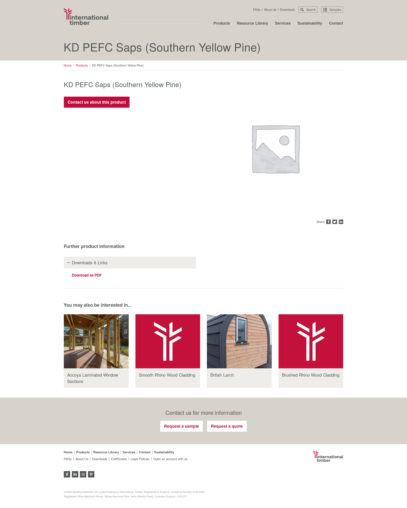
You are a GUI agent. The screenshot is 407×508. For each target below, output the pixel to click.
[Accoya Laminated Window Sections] (96, 341)
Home (68, 65)
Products (221, 23)
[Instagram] (83, 473)
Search (310, 9)
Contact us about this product (97, 102)
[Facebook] (67, 473)
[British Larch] (239, 341)
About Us (270, 9)
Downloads (287, 9)
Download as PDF (87, 275)
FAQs (257, 9)
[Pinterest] (91, 473)
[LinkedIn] (75, 473)
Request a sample (181, 426)
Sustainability (309, 23)
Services (283, 23)
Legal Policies (140, 458)
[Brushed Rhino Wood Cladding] (311, 341)
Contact (336, 23)
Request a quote (227, 426)
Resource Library (252, 23)
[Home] (86, 16)
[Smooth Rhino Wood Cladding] (167, 341)
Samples (335, 9)
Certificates (119, 458)
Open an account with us (170, 458)
